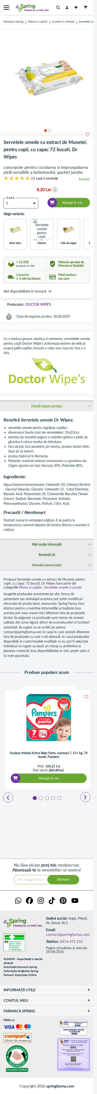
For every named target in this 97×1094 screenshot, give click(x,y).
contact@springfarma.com (67, 934)
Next (82, 795)
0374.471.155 (71, 941)
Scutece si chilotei (63, 21)
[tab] (46, 406)
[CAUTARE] (59, 8)
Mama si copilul (37, 21)
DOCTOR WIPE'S (38, 304)
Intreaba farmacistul (46, 565)
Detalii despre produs (46, 406)
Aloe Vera (15, 243)
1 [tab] (34, 797)
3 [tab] (46, 797)
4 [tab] (52, 797)
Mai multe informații (46, 544)
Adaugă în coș (49, 778)
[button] (45, 129)
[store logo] (22, 7)
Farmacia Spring (13, 21)
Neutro (41, 243)
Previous (5, 795)
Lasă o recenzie (47, 178)
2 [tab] (40, 797)
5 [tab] (59, 797)
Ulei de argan (69, 243)
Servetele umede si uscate (63, 587)
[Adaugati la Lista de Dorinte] (86, 697)
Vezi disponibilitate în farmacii (25, 291)
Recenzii (46, 555)
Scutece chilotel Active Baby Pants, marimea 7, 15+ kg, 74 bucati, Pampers (49, 755)
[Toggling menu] (6, 8)
